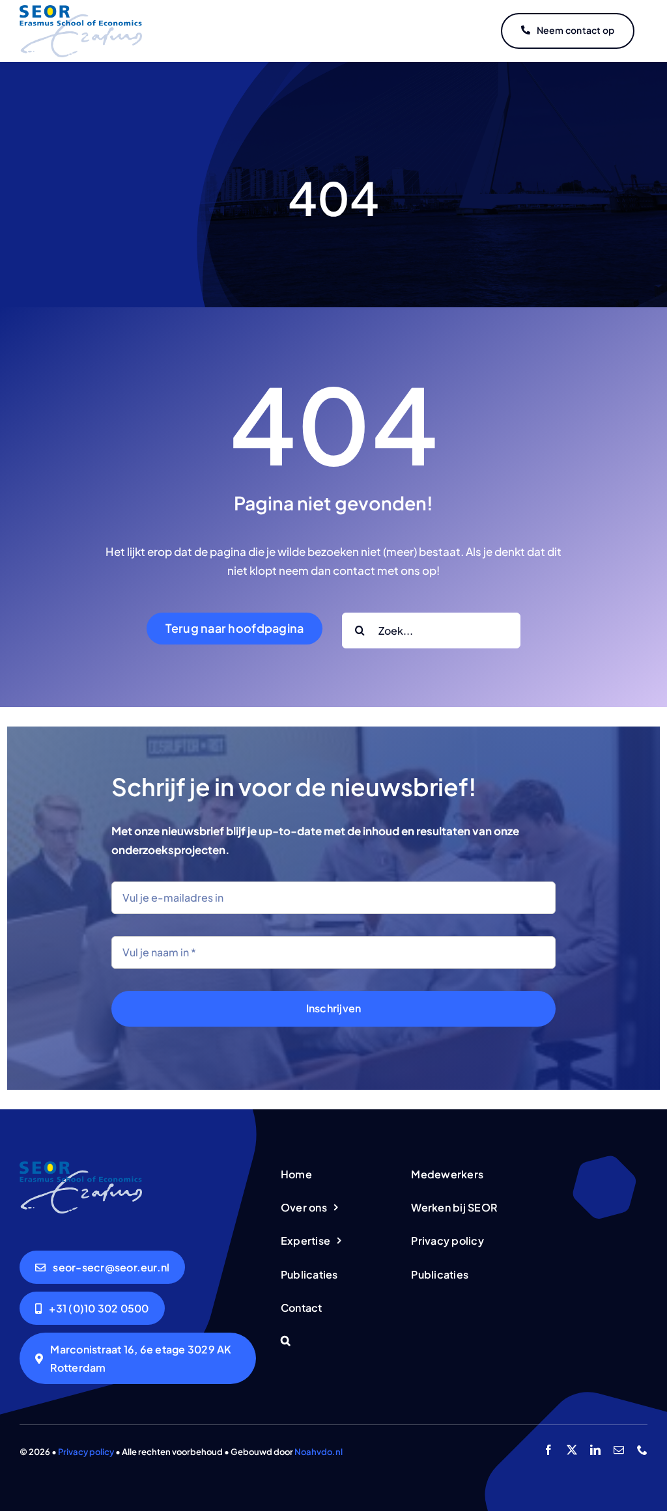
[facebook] (548, 1450)
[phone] (642, 1450)
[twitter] (572, 1450)
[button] (333, 1341)
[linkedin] (595, 1450)
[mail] (619, 1450)
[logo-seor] (81, 10)
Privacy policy (86, 1452)
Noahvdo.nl (318, 1452)
